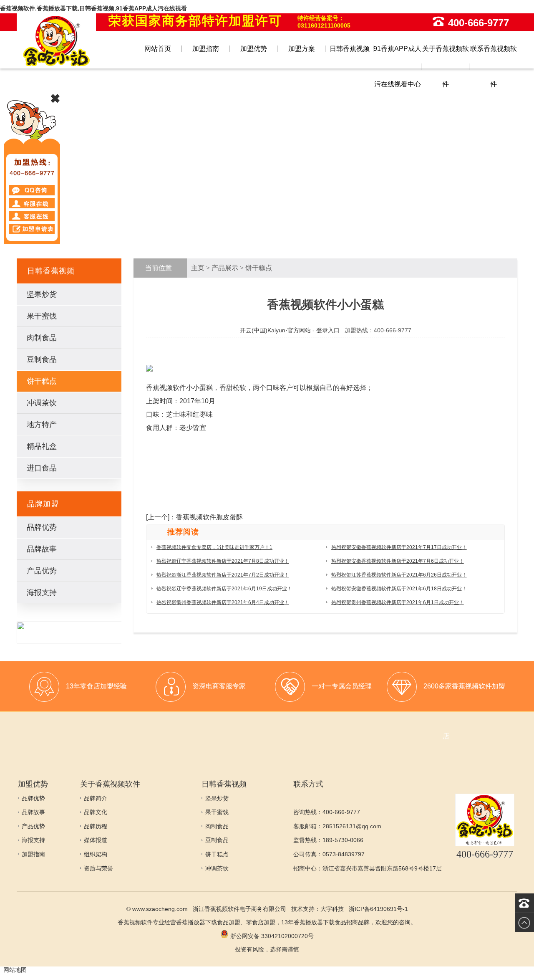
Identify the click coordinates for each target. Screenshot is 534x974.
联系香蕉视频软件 (493, 66)
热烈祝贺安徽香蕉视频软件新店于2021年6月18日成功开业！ (399, 589)
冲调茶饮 (42, 403)
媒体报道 (95, 840)
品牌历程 (95, 826)
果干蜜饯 (42, 316)
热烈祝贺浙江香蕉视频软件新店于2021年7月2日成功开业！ (222, 575)
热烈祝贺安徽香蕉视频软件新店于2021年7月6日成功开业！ (397, 561)
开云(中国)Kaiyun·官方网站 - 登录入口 (290, 330)
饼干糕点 (42, 381)
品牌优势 (42, 527)
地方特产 (42, 424)
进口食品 (42, 468)
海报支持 (42, 592)
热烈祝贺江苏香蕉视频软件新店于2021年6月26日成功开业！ (399, 575)
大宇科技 (332, 909)
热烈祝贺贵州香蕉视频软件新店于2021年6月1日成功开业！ (397, 602)
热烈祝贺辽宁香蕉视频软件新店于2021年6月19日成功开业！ (224, 589)
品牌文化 (95, 812)
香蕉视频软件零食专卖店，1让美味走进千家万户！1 (214, 547)
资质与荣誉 (98, 868)
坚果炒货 (42, 294)
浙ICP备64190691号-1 (378, 909)
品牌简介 (95, 798)
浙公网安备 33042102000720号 (271, 936)
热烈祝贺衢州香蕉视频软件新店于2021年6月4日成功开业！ (222, 602)
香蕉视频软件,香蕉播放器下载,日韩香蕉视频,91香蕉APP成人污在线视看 (93, 8)
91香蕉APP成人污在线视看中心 (397, 66)
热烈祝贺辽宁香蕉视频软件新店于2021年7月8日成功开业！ (222, 561)
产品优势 (42, 571)
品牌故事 (42, 549)
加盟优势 (253, 48)
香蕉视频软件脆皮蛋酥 (209, 517)
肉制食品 (42, 338)
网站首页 (157, 48)
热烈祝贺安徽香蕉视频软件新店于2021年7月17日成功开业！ (399, 547)
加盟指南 (205, 48)
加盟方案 (301, 48)
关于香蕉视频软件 (445, 66)
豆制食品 (42, 359)
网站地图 (15, 969)
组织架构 (95, 854)
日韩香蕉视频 (350, 48)
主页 (197, 267)
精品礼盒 (42, 446)
